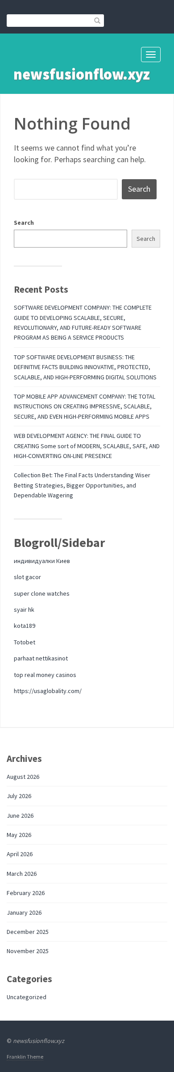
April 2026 (20, 854)
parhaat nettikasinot (41, 658)
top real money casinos (45, 675)
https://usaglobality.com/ (48, 691)
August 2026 (23, 777)
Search (24, 223)
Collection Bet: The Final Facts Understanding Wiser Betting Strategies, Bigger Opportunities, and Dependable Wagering (82, 485)
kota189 (24, 626)
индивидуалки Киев (42, 561)
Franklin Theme (25, 1056)
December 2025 (28, 932)
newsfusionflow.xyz (81, 74)
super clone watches (42, 593)
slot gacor (27, 577)
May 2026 (19, 835)
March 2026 (22, 874)
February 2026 (26, 893)
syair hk (24, 609)
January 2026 (24, 912)
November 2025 (28, 951)
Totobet (24, 642)
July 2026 (19, 796)
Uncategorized (26, 997)
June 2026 (20, 815)
